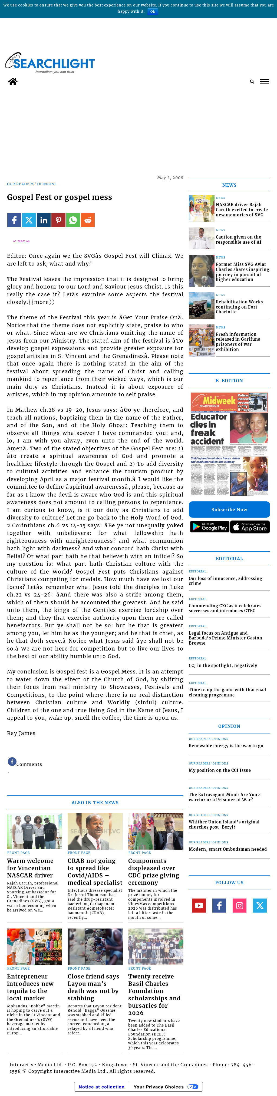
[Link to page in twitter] (29, 220)
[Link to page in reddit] (88, 220)
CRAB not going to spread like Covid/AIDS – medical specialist (95, 871)
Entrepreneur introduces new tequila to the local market (30, 987)
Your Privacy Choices (159, 1087)
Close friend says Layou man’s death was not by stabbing (94, 987)
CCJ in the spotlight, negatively (223, 665)
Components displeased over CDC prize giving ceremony (153, 871)
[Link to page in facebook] (14, 220)
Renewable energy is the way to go (226, 745)
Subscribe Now (229, 509)
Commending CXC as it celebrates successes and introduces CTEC (225, 609)
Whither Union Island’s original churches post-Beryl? (224, 825)
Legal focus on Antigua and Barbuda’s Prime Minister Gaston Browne (225, 638)
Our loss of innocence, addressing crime (225, 581)
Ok (152, 11)
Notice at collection (102, 1087)
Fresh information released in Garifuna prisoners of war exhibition (238, 342)
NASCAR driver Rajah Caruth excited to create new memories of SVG (242, 209)
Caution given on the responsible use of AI (239, 240)
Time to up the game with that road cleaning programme (227, 693)
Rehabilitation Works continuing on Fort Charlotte (239, 307)
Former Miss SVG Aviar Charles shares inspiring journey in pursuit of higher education (242, 272)
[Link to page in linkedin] (44, 220)
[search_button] (252, 81)
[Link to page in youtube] (199, 905)
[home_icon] (13, 81)
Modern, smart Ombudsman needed (228, 849)
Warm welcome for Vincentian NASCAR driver (30, 868)
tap (264, 81)
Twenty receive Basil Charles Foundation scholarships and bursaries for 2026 (154, 995)
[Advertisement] (138, 128)
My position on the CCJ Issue (220, 770)
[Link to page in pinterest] (58, 220)
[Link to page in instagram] (239, 905)
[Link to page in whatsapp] (73, 220)
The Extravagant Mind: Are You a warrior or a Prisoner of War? (225, 797)
